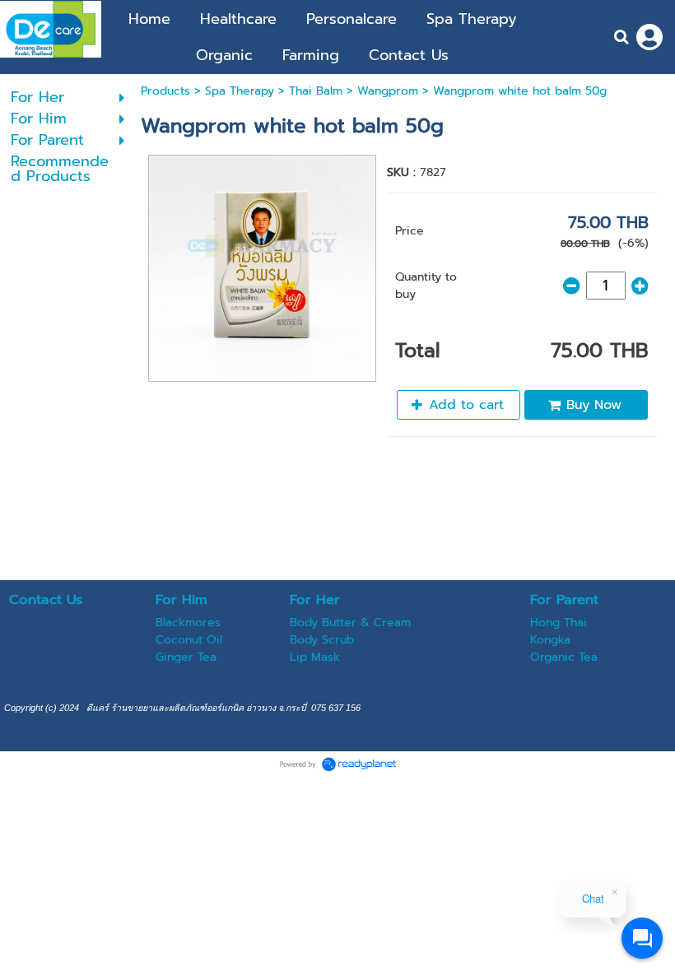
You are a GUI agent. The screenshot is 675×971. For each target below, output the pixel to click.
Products (165, 91)
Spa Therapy (239, 91)
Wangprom (387, 91)
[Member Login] (649, 37)
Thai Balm (315, 91)
